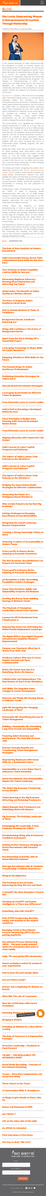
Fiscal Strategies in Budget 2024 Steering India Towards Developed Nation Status (20, 421)
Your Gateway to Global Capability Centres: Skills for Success (20, 271)
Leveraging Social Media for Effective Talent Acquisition (21, 394)
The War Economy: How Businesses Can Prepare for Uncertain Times (22, 562)
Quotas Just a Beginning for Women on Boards (22, 988)
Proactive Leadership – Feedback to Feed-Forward (21, 1047)
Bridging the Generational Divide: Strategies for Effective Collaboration (22, 486)
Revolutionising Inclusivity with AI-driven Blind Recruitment (20, 858)
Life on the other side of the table (19, 1121)
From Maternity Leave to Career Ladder (23, 402)
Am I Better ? (9, 1114)
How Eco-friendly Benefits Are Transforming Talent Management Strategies (20, 750)
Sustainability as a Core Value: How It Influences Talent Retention (21, 770)
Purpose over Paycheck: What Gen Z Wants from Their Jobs (21, 649)
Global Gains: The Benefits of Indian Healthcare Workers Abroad (20, 292)
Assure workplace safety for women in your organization (22, 964)
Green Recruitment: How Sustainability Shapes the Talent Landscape (22, 780)
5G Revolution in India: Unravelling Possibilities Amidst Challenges (20, 581)
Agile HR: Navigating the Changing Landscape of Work (20, 709)
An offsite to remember (14, 1128)
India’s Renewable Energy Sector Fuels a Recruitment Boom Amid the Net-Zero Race (22, 260)
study (42, 81)
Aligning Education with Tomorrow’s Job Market (23, 439)
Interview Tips (15, 241)
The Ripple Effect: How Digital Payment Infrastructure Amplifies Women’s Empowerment (22, 639)
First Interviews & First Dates (17, 1135)
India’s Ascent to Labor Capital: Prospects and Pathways (18, 448)
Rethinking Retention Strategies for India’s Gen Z (21, 377)
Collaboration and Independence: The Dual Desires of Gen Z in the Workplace (22, 680)
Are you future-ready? (14, 980)
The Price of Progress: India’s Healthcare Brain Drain (17, 302)
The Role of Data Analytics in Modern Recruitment (21, 250)
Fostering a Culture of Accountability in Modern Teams (22, 543)
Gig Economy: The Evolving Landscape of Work (22, 818)
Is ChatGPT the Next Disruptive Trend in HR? (23, 893)
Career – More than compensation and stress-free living (22, 1075)
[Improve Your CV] (40, 1013)
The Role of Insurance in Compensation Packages (22, 1037)
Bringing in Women (12, 1020)
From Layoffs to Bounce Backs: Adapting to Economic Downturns (19, 552)
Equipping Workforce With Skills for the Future (22, 359)
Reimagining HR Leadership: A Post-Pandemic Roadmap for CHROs (20, 827)
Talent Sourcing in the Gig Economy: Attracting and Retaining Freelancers (21, 799)
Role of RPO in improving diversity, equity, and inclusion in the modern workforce (20, 920)
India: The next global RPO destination (22, 956)
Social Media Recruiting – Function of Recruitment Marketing (21, 1066)
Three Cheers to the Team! (16, 1084)
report (20, 123)
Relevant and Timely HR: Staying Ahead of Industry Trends (22, 699)
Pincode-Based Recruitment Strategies (22, 386)
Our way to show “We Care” (16, 1142)
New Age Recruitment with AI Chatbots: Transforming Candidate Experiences (22, 867)
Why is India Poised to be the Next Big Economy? (21, 505)
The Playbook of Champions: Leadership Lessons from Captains (20, 609)
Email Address (16, 1168)
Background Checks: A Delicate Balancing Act (18, 321)
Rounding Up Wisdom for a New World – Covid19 (22, 1028)
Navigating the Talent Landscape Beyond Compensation (19, 524)
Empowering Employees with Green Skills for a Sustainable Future (20, 761)
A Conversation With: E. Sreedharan (21, 1091)
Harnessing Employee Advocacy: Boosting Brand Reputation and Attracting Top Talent (19, 281)
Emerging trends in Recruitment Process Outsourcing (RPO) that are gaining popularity (21, 932)
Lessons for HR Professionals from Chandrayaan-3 (20, 619)
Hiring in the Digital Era (14, 876)
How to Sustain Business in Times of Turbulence (20, 311)
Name (16, 1161)
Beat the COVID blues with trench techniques (19, 1004)
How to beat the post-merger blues (20, 973)
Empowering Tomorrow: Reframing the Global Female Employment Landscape (22, 628)
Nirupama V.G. (7, 96)
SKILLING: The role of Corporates (19, 996)
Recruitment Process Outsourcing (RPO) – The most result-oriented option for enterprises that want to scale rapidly (20, 945)
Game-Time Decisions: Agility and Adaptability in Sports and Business (20, 590)
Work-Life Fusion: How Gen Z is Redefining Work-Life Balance (18, 671)
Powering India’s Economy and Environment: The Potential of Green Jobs (21, 738)
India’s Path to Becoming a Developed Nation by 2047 (21, 410)
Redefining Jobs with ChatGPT (18, 911)
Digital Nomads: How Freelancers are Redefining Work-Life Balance (21, 808)
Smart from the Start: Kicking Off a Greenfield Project (20, 340)
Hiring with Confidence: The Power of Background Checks (21, 330)
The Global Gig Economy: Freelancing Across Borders (21, 789)
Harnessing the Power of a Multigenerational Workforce (17, 496)
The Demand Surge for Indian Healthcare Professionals (17, 368)
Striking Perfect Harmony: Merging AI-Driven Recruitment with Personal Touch (22, 847)
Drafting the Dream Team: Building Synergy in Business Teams (20, 600)
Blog (4, 241)
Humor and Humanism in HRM (17, 1107)
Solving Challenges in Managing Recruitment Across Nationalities (19, 515)
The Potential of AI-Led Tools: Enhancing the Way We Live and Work (22, 884)
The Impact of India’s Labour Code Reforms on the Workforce (20, 458)
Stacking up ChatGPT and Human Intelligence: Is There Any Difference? (22, 903)
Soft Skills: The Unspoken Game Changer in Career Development (19, 690)
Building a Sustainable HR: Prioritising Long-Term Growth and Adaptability (21, 728)
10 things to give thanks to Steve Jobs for (21, 1099)
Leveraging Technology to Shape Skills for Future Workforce (22, 349)
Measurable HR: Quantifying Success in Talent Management (22, 718)
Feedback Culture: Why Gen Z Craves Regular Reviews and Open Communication (21, 660)
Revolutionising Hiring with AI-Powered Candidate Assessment (22, 837)
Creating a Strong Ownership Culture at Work (22, 533)
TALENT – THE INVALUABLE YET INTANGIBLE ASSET (19, 1056)
